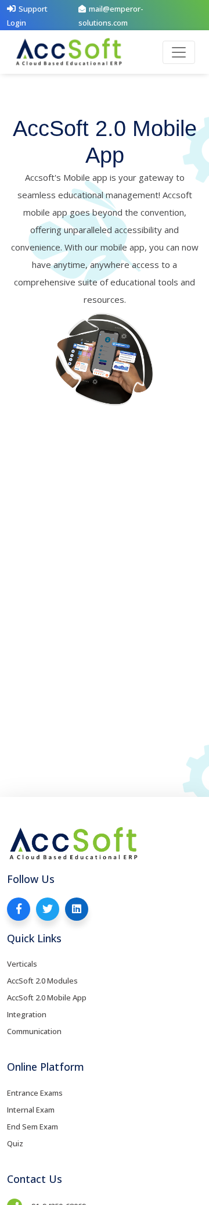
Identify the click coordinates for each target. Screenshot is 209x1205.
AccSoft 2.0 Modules (42, 980)
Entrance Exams (35, 1093)
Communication (34, 1031)
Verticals (22, 964)
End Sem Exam (32, 1126)
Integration (26, 1014)
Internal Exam (31, 1109)
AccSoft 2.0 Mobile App (47, 997)
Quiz (15, 1143)
